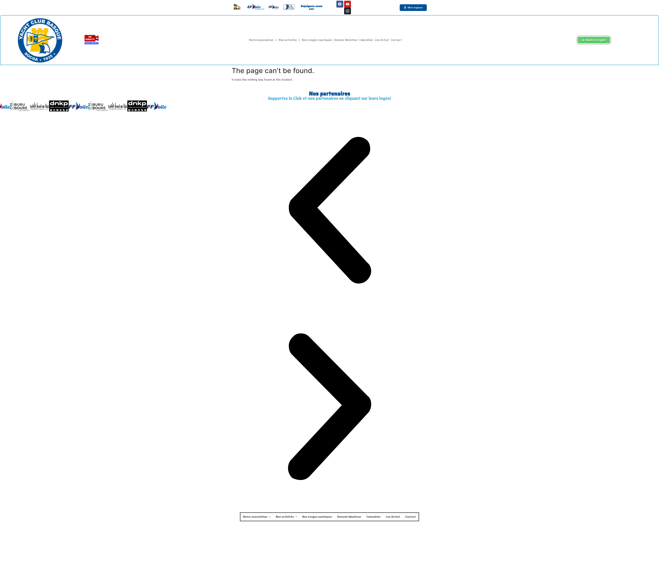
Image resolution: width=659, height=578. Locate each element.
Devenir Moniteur (346, 40)
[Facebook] (339, 4)
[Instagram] (347, 11)
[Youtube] (347, 4)
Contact (396, 40)
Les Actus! (382, 40)
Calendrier (366, 40)
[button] (263, 40)
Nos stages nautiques (317, 40)
